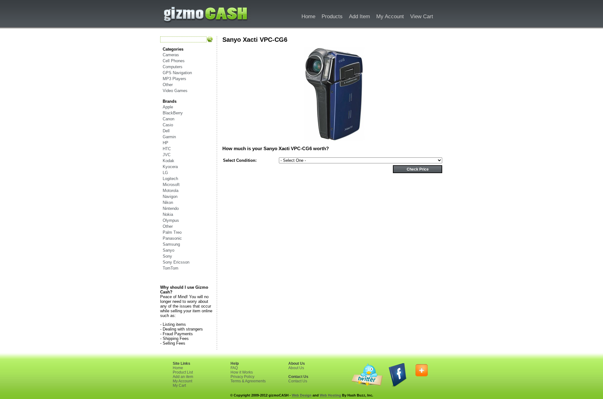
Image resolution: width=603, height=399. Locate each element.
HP (165, 142)
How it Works (242, 372)
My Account (182, 381)
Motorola (170, 190)
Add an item (183, 376)
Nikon (168, 202)
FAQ (234, 368)
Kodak (168, 160)
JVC (167, 154)
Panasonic (172, 238)
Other (168, 84)
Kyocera (170, 166)
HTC (167, 148)
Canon (168, 119)
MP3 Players (174, 78)
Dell (166, 130)
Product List (183, 372)
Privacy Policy (242, 376)
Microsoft (171, 184)
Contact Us (297, 381)
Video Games (175, 90)
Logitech (170, 178)
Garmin (169, 136)
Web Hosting (330, 395)
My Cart (179, 385)
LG (165, 172)
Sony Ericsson (176, 262)
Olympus (171, 220)
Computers (172, 66)
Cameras (171, 54)
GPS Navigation (177, 72)
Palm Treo (172, 232)
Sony (167, 256)
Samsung (171, 244)
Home (178, 368)
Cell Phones (174, 60)
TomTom (170, 268)
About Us (296, 368)
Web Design (302, 395)
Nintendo (171, 208)
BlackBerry (173, 113)
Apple (168, 107)
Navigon (170, 196)
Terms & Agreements (248, 381)
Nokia (168, 214)
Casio (168, 125)
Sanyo (168, 250)
